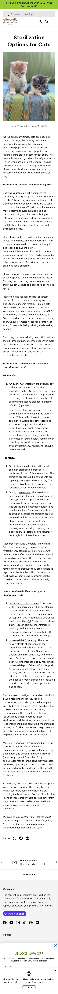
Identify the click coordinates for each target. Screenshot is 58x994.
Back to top (29, 874)
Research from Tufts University (20, 543)
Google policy (38, 982)
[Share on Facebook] (21, 838)
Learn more (26, 982)
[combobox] (29, 14)
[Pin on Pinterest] (27, 838)
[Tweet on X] (14, 838)
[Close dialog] (55, 945)
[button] (46, 21)
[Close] (55, 970)
